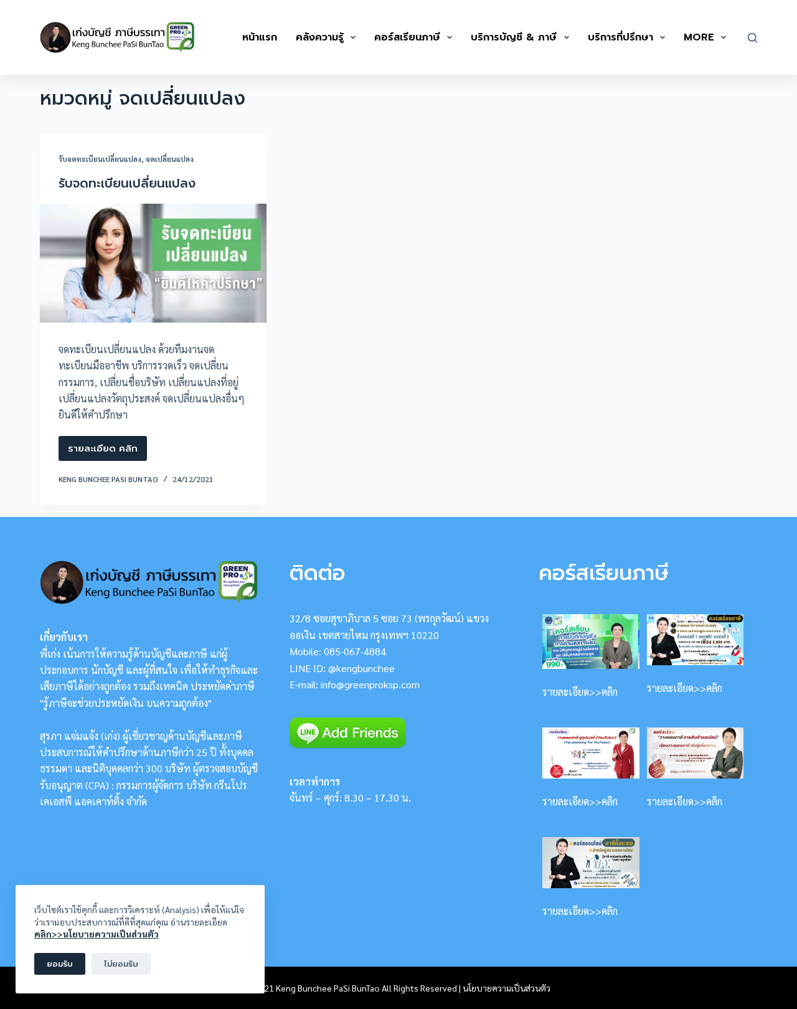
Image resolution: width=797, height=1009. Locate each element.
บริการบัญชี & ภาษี (514, 37)
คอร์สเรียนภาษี (407, 37)
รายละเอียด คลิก (107, 451)
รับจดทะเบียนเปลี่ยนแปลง (100, 159)
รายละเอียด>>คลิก (580, 691)
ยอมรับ (60, 964)
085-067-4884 (355, 651)
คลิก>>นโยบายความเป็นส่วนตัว (96, 933)
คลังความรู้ (320, 37)
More (699, 37)
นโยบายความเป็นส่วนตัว (506, 987)
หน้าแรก (259, 37)
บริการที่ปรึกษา (620, 37)
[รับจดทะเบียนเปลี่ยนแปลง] (153, 263)
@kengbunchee (361, 668)
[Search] (752, 37)
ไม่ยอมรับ (121, 964)
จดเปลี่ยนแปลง (170, 159)
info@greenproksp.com (370, 684)
